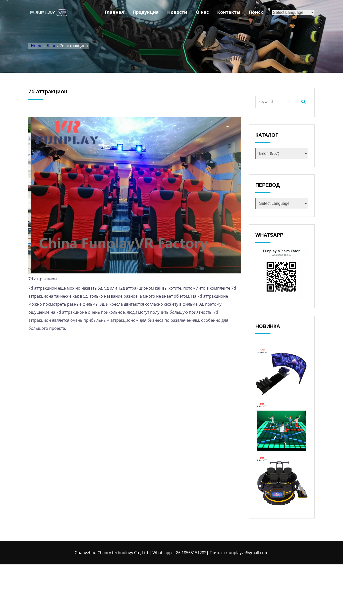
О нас (202, 12)
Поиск (256, 12)
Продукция (146, 12)
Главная (114, 12)
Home (36, 45)
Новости (177, 12)
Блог (51, 45)
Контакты (228, 12)
